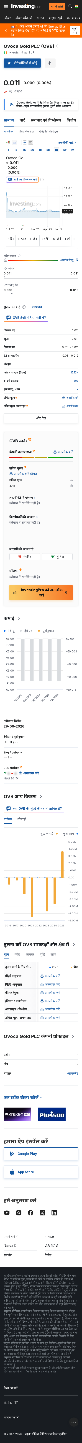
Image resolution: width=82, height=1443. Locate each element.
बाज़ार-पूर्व (55, 17)
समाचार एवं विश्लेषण (46, 120)
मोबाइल (49, 1236)
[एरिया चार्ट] (14, 142)
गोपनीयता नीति (11, 1403)
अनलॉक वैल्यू (66, 260)
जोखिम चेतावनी (11, 1417)
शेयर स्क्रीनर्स (23, 17)
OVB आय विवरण (20, 796)
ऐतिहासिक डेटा (26, 131)
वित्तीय (71, 120)
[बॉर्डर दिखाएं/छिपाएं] (30, 142)
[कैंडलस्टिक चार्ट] (8, 142)
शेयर (8, 17)
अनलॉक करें (52, 976)
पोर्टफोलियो (51, 1246)
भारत (40, 17)
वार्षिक (8, 819)
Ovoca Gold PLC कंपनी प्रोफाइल (36, 1036)
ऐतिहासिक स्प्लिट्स (48, 131)
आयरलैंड (72, 1073)
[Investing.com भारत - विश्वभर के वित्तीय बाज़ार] (26, 6)
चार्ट (22, 120)
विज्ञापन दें (10, 1246)
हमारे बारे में (11, 1236)
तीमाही (22, 819)
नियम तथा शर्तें (11, 1388)
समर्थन (8, 1255)
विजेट (48, 1255)
